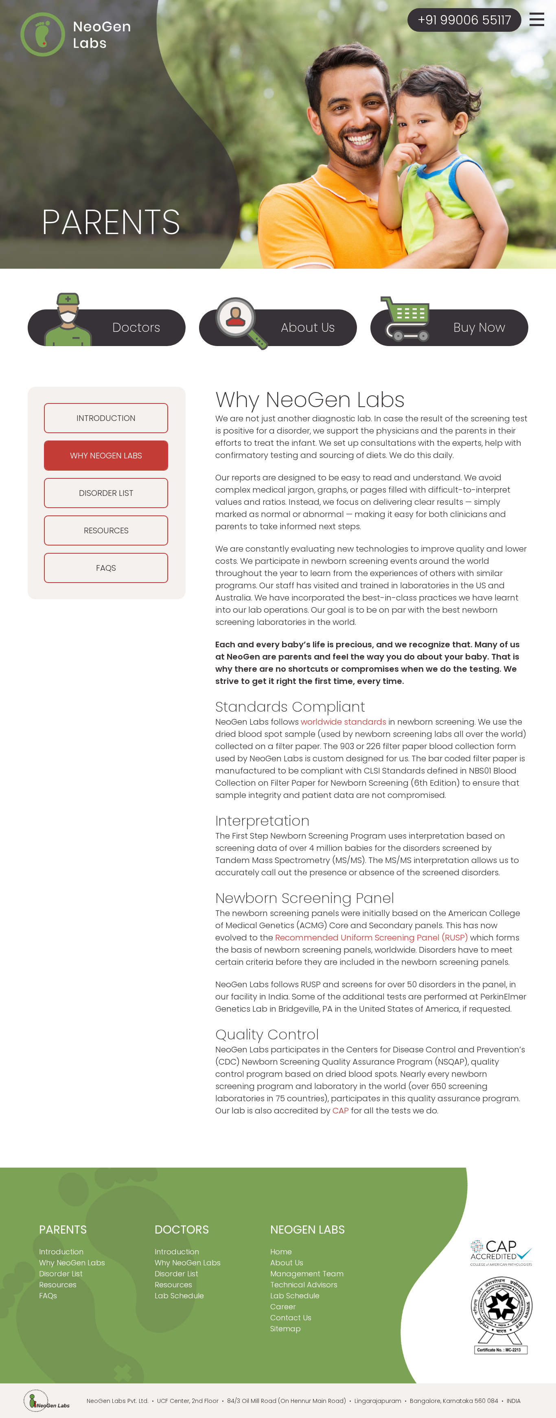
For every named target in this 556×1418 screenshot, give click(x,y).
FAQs (106, 568)
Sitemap (285, 1329)
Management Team (307, 1274)
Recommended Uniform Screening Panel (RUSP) (371, 937)
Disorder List (106, 493)
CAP (341, 1110)
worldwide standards (343, 722)
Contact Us (290, 1318)
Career (283, 1307)
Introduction (106, 418)
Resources (106, 530)
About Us (286, 1263)
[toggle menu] (537, 25)
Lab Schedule (179, 1296)
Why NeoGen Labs (106, 455)
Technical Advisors (303, 1285)
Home (281, 1252)
